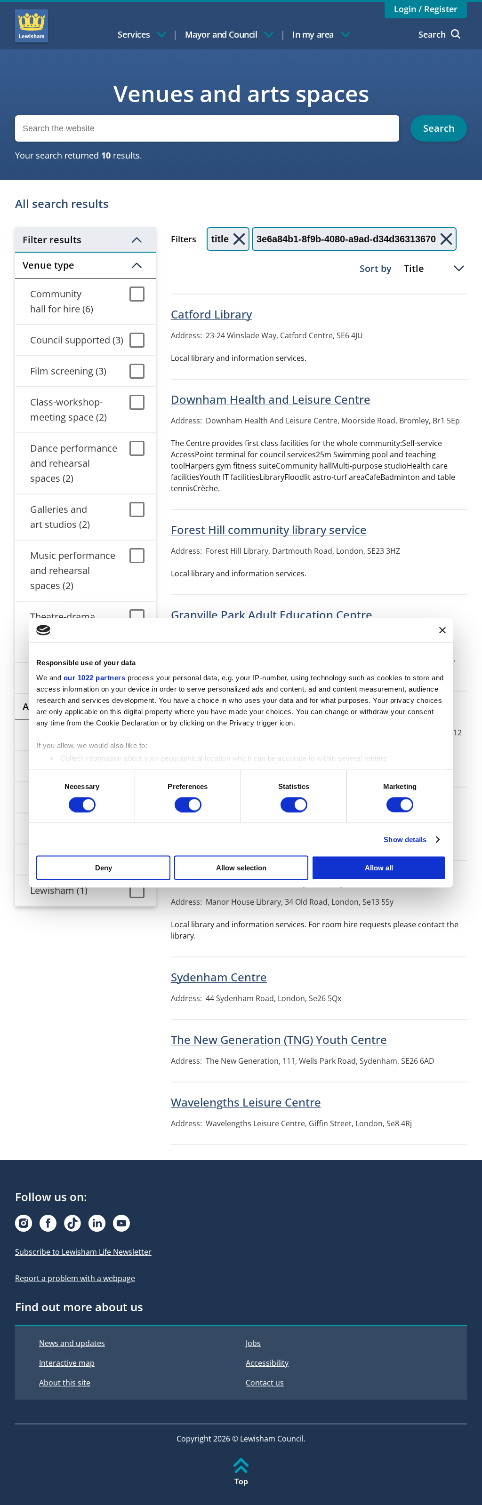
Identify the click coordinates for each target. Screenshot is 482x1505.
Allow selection (241, 868)
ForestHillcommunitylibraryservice (269, 529)
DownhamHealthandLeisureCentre (270, 399)
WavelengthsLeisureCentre (246, 1102)
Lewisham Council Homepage (31, 25)
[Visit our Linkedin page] (96, 1223)
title (220, 239)
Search (432, 34)
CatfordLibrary (211, 314)
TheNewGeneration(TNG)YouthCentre (279, 1039)
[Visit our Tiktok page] (72, 1223)
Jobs (253, 1343)
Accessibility (267, 1363)
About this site (64, 1383)
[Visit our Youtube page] (121, 1223)
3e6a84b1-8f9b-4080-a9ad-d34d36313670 (346, 239)
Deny (103, 868)
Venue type (48, 265)
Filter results (52, 239)
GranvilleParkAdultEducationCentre (271, 614)
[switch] (188, 804)
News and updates (72, 1343)
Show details (405, 839)
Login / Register (426, 9)
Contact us (265, 1383)
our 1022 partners (95, 677)
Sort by (376, 268)
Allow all (379, 868)
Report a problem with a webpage (75, 1278)
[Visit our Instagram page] (23, 1223)
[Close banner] (442, 630)
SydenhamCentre (219, 977)
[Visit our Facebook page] (48, 1223)
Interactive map (67, 1363)
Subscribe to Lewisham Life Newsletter (83, 1252)
